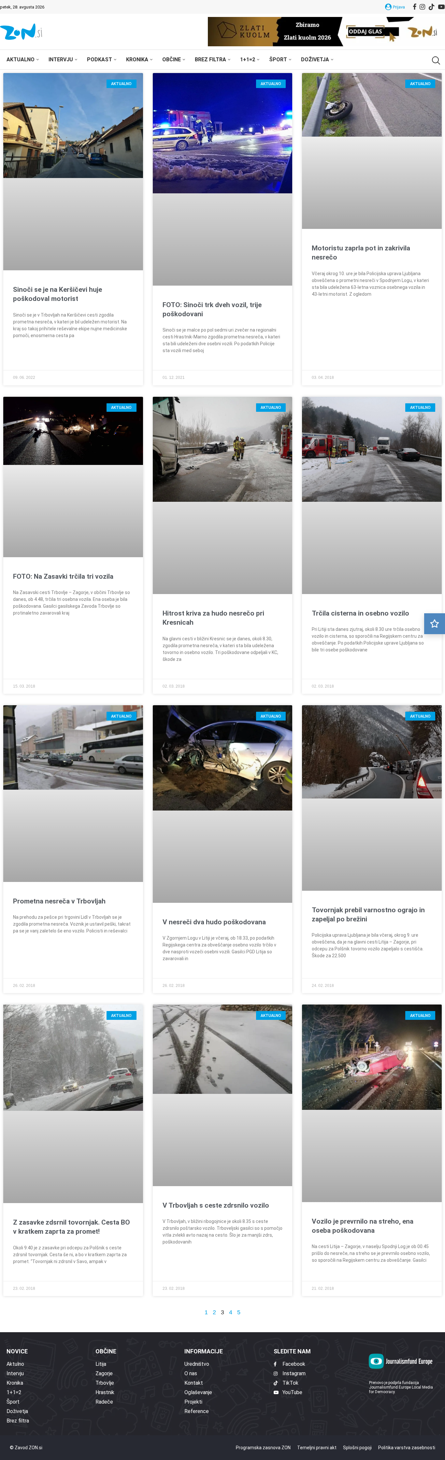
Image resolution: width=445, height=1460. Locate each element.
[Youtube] (441, 6)
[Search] (435, 60)
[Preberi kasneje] (434, 623)
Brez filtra (210, 59)
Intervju (61, 59)
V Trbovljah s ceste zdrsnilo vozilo (216, 795)
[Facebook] (414, 6)
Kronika (137, 59)
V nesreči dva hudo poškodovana (214, 591)
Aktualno (21, 59)
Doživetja (315, 59)
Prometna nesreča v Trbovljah (59, 591)
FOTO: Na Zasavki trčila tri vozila (63, 388)
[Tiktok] (431, 6)
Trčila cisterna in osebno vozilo (360, 388)
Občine (171, 59)
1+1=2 (247, 59)
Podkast (99, 59)
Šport (278, 59)
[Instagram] (422, 6)
